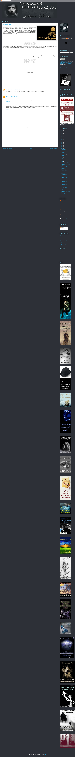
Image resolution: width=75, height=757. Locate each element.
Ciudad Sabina (62, 237)
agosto (63, 155)
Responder (7, 92)
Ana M (7, 96)
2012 (62, 143)
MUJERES (62, 201)
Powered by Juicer (63, 38)
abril (62, 161)
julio (62, 157)
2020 (62, 136)
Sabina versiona (64, 185)
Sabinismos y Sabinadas (65, 191)
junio (63, 158)
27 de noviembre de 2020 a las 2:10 (14, 89)
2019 (62, 137)
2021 (62, 134)
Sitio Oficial (62, 242)
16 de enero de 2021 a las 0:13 (13, 96)
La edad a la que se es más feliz (66, 210)
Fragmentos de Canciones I (64, 189)
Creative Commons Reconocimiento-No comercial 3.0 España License (66, 63)
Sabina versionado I (64, 184)
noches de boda (13, 84)
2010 (62, 146)
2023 (62, 131)
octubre (63, 152)
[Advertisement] (30, 138)
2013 (62, 142)
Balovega (62, 200)
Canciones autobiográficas (64, 174)
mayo (63, 160)
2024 (62, 130)
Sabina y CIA (63, 182)
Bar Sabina (61, 235)
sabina (18, 84)
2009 (62, 148)
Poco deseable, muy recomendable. (64, 170)
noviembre (64, 151)
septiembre (64, 154)
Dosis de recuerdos (64, 209)
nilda (7, 89)
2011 (62, 145)
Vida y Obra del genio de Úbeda (65, 244)
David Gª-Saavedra (63, 61)
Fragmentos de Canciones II (64, 179)
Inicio (31, 148)
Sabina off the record (65, 172)
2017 (62, 140)
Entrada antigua (53, 148)
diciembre (63, 149)
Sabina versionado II (64, 181)
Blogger (45, 754)
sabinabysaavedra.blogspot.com (65, 65)
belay (62, 204)
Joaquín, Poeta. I (64, 187)
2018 (62, 139)
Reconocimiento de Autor (65, 162)
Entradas (62, 227)
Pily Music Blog (64, 218)
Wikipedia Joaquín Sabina (64, 240)
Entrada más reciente (7, 148)
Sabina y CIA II (64, 177)
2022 (62, 133)
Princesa (62, 168)
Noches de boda (64, 166)
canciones (8, 84)
